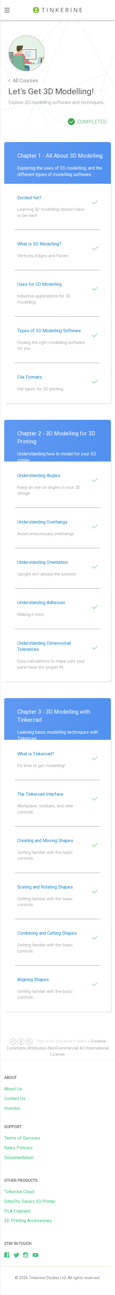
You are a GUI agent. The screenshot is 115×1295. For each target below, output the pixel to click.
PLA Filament (17, 1211)
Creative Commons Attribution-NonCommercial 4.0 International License (58, 1048)
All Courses (25, 80)
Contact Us (14, 1098)
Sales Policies (18, 1147)
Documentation (18, 1157)
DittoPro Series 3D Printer (30, 1201)
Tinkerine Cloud (19, 1191)
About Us (13, 1088)
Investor (12, 1108)
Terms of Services (22, 1138)
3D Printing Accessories (28, 1220)
